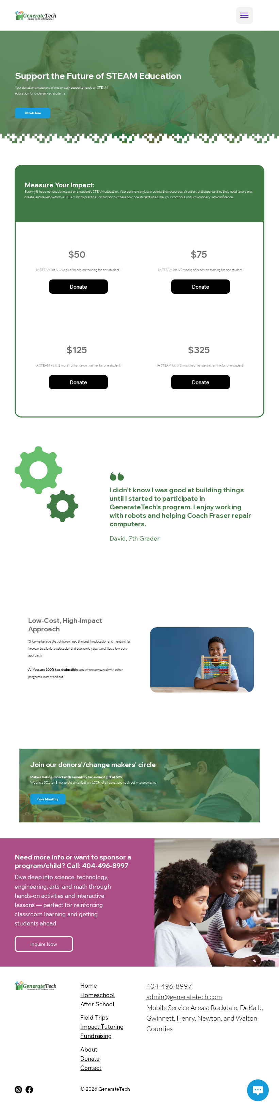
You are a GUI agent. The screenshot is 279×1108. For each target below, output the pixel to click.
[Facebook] (29, 1089)
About (88, 1049)
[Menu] (244, 15)
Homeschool (97, 995)
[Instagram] (18, 1089)
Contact (90, 1067)
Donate (90, 1058)
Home (88, 985)
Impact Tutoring (102, 1026)
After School (97, 1004)
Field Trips (94, 1017)
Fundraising (96, 1035)
